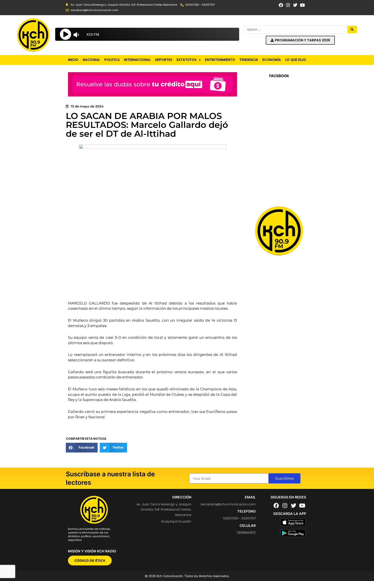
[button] (82, 447)
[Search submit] (352, 29)
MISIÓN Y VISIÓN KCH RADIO (92, 551)
